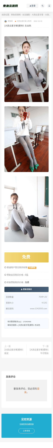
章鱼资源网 (16, 15)
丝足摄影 (26, 15)
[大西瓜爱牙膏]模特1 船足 (13, 351)
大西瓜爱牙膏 (37, 15)
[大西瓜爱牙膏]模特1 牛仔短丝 (39, 351)
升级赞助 (32, 267)
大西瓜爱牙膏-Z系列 (24, 21)
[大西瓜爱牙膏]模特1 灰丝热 (29, 325)
